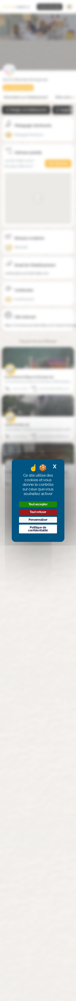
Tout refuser (38, 512)
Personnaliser (38, 519)
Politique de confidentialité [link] (38, 529)
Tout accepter (38, 504)
